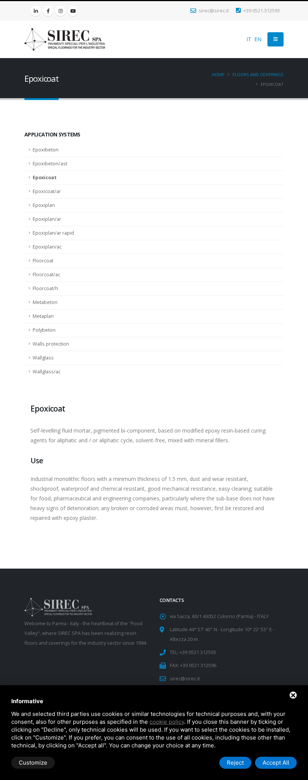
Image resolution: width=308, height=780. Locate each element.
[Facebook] (48, 11)
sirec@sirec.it (213, 10)
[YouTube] (73, 11)
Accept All (276, 762)
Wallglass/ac (46, 371)
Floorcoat (43, 261)
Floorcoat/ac (46, 274)
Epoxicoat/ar (47, 191)
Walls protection (51, 344)
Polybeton (44, 330)
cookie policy (166, 721)
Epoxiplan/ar (47, 219)
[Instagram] (60, 11)
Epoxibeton (46, 150)
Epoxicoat (45, 177)
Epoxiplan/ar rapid (53, 233)
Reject (235, 762)
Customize (33, 762)
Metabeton (45, 302)
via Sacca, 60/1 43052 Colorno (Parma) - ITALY (219, 616)
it (248, 39)
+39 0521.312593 (261, 10)
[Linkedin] (35, 11)
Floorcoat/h (45, 288)
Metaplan (43, 316)
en (257, 39)
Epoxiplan (44, 205)
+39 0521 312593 (198, 652)
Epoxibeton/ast (50, 163)
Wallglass (43, 358)
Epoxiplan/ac (47, 247)
